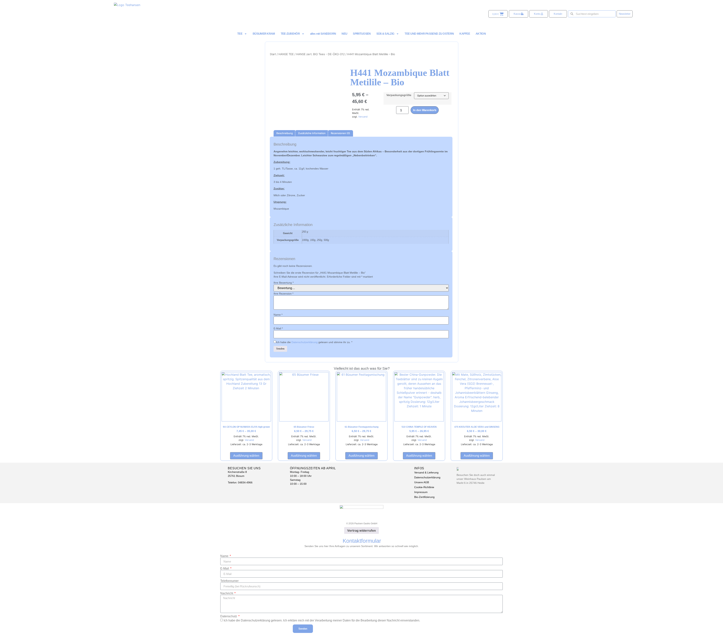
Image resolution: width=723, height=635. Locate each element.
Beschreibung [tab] (284, 133)
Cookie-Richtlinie (424, 487)
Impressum (421, 492)
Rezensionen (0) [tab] (340, 133)
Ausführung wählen (246, 455)
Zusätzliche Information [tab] (312, 133)
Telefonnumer (229, 580)
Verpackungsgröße (398, 95)
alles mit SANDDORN (323, 33)
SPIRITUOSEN (362, 33)
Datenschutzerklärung (304, 342)
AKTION (481, 33)
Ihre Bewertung (284, 282)
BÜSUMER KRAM (264, 33)
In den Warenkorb (424, 110)
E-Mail (278, 328)
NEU (344, 33)
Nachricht (227, 593)
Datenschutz (229, 616)
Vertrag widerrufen (361, 530)
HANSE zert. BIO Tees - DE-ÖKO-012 (320, 54)
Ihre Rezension (283, 293)
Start (273, 54)
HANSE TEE (286, 54)
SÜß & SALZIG (385, 33)
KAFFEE (464, 33)
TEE (239, 33)
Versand (363, 116)
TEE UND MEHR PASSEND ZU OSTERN (429, 33)
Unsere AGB (421, 482)
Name (278, 314)
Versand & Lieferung (426, 472)
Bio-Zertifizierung (424, 496)
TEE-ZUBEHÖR (290, 33)
